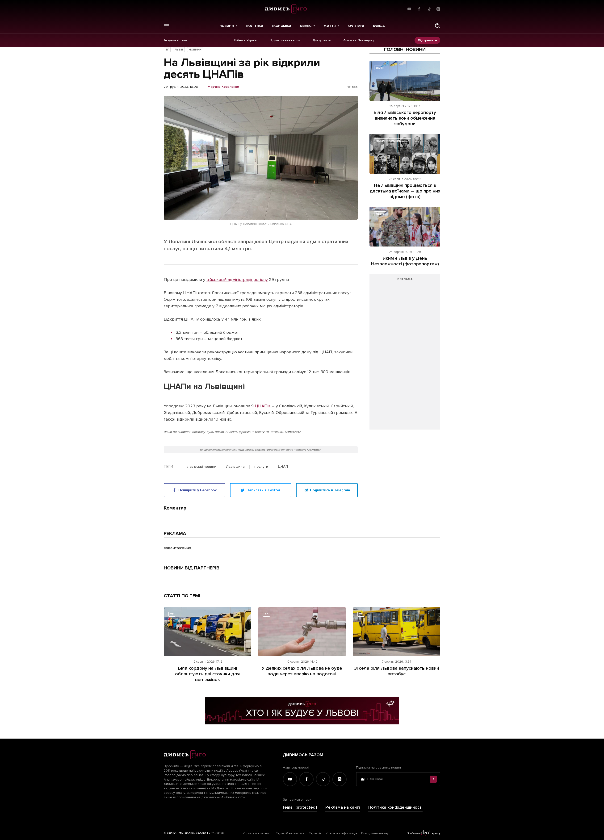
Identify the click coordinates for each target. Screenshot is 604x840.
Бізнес (305, 26)
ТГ (167, 49)
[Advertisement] (404, 354)
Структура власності (257, 833)
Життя (329, 26)
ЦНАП (283, 467)
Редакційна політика (290, 833)
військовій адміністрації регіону (237, 279)
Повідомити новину (374, 833)
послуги (261, 467)
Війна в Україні (245, 40)
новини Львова (195, 833)
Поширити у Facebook (197, 490)
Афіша (379, 26)
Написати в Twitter (264, 490)
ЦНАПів (263, 406)
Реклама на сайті (342, 807)
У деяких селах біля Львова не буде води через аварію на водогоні (302, 671)
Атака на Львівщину (358, 40)
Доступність (322, 40)
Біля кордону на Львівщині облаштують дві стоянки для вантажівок (207, 673)
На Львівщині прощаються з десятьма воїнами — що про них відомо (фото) (405, 191)
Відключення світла (285, 40)
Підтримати (427, 40)
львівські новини (201, 467)
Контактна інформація (341, 833)
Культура (356, 26)
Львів (179, 49)
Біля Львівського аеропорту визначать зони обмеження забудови (405, 118)
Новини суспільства (392, 141)
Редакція (315, 833)
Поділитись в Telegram (330, 490)
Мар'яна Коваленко (223, 86)
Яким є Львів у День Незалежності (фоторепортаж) (405, 261)
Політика (254, 26)
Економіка (281, 26)
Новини (226, 26)
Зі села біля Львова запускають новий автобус (396, 671)
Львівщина (235, 467)
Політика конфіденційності (395, 807)
